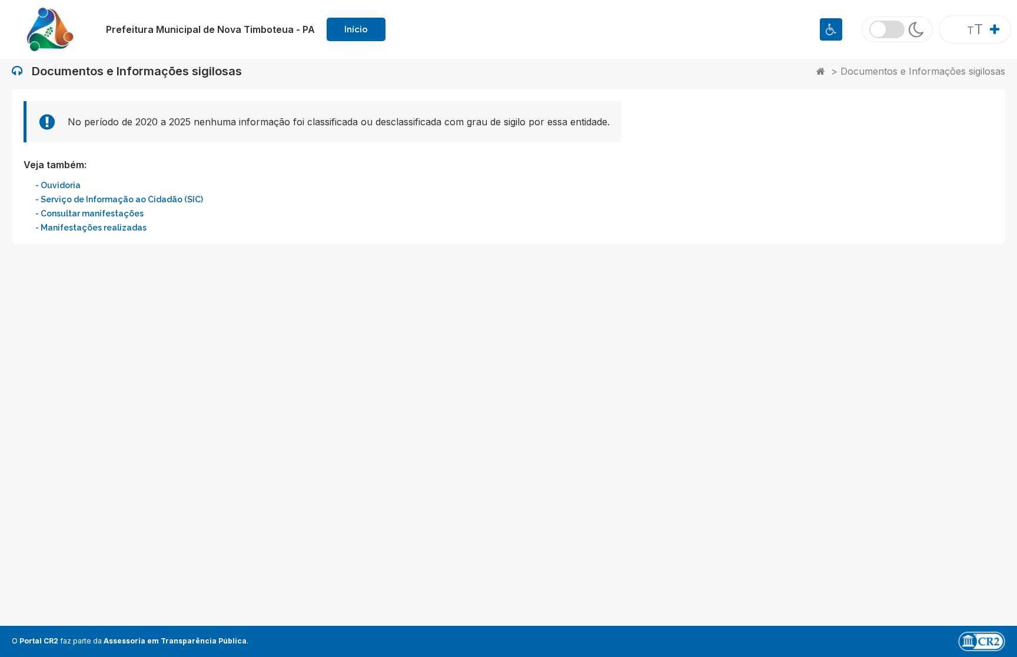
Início (356, 29)
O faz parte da (129, 640)
